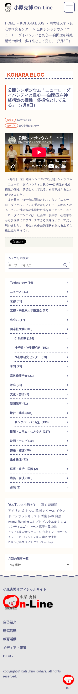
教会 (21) (16, 385)
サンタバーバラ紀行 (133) (32, 422)
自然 (58, 516)
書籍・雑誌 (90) (20, 450)
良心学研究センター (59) (31, 357)
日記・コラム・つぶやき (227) (30, 431)
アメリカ (14, 510)
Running (23, 521)
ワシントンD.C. (31, 537)
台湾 (45, 531)
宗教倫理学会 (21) (22, 375)
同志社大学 (58, 23)
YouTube (15, 505)
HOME (10, 23)
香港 (44, 516)
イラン (60, 510)
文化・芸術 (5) (19, 394)
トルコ (30, 510)
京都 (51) (16, 301)
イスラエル (49, 521)
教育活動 (9, 639)
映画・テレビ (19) (22, 440)
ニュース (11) (19, 291)
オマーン (32, 526)
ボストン (36, 531)
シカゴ (62, 521)
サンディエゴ (17, 526)
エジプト (35, 521)
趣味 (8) (15, 487)
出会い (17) (17, 319)
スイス (29, 542)
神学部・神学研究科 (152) (32, 347)
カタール (49, 510)
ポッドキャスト (29, 516)
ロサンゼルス (16, 542)
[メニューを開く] (69, 7)
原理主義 (45, 526)
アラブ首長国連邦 (19, 531)
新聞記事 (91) (19, 403)
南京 (45, 537)
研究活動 (9, 630)
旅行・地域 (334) (21, 413)
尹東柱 (52, 537)
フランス (38, 542)
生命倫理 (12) (19, 459)
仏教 (51, 516)
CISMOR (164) (24, 338)
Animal (12, 521)
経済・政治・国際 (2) (24, 468)
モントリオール (57, 531)
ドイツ (12, 516)
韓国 (39, 510)
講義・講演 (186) (21, 478)
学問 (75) (16, 366)
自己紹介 (9, 622)
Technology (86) (21, 282)
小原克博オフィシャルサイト (24, 589)
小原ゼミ (30, 504)
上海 (54, 526)
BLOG (8, 656)
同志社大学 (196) (21, 329)
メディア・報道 (14, 647)
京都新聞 (51, 504)
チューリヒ (15, 537)
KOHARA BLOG (32, 23)
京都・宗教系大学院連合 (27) (29, 310)
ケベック (48, 542)
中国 (41, 504)
